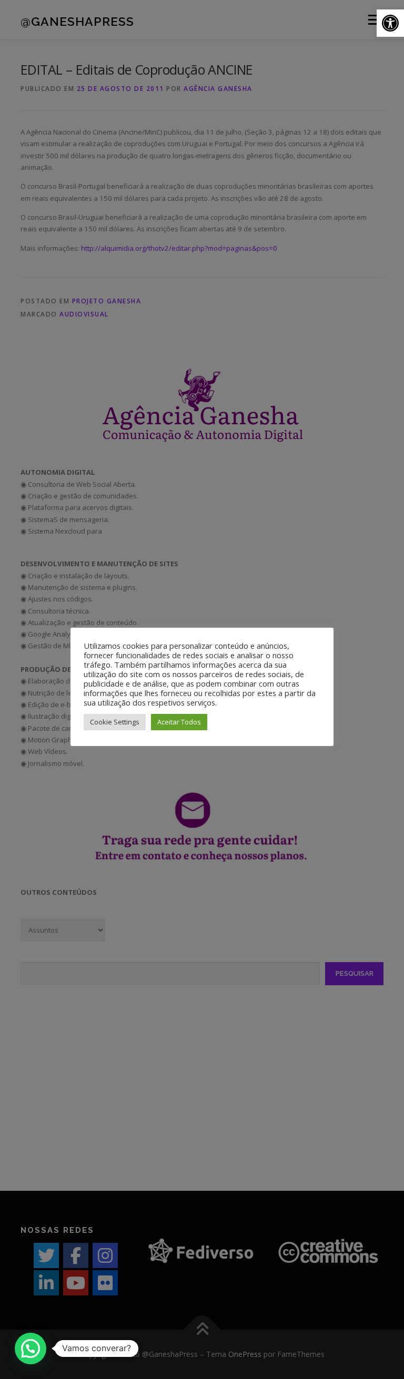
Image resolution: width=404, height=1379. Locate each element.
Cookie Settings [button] (114, 722)
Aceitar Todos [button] (179, 722)
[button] (390, 23)
